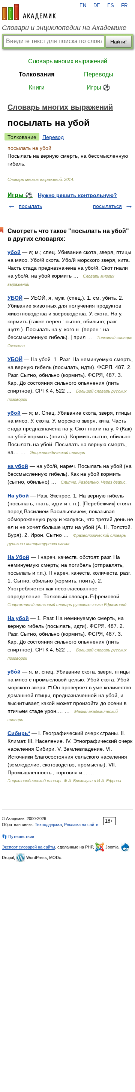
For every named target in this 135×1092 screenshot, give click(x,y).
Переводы (98, 74)
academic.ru (29, 12)
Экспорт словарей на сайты (28, 847)
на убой (18, 466)
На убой (18, 496)
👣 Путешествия (18, 836)
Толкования (36, 74)
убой (14, 252)
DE (96, 5)
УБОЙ (15, 298)
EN (83, 5)
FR (124, 5)
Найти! (118, 42)
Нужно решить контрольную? (77, 195)
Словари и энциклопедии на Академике (64, 27)
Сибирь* (19, 733)
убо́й (14, 672)
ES (110, 5)
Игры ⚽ (98, 87)
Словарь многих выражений (67, 61)
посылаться (107, 206)
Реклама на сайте (81, 824)
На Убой (18, 557)
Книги (37, 87)
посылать (30, 206)
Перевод (53, 137)
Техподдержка (48, 824)
